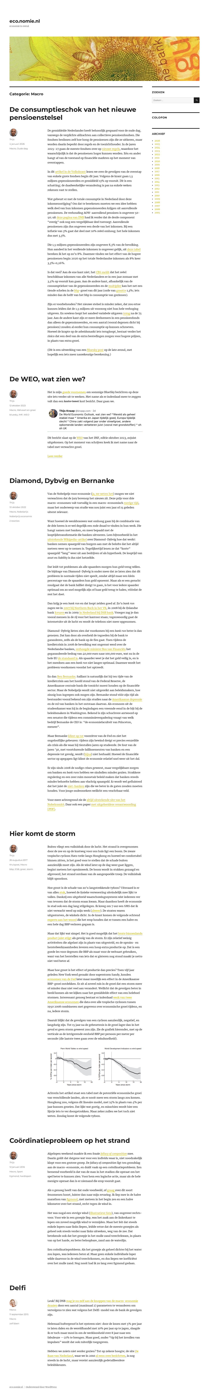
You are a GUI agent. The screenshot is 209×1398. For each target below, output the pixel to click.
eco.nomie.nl (24, 21)
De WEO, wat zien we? (47, 379)
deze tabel (133, 249)
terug (126, 313)
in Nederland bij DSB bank (96, 612)
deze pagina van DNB (70, 217)
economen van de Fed (62, 979)
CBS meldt (102, 272)
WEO (80, 437)
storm (30, 869)
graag (111, 1190)
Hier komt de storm (42, 834)
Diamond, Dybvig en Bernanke (61, 481)
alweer (96, 910)
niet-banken (76, 786)
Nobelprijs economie (20, 516)
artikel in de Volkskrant (70, 171)
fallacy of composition (114, 1153)
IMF (21, 414)
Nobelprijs (22, 511)
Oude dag (22, 148)
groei (23, 869)
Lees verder (55, 456)
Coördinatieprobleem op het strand (69, 1140)
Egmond (72, 1199)
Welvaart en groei (26, 410)
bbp (76, 290)
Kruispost (14, 864)
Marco (12, 1309)
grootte (121, 290)
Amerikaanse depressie (127, 699)
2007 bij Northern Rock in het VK (85, 608)
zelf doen (14, 1323)
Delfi (17, 1288)
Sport (20, 1171)
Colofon (159, 117)
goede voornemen (74, 392)
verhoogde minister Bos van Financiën (101, 649)
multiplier (114, 285)
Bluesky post (95, 349)
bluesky (13, 414)
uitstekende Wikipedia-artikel (67, 539)
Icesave (60, 612)
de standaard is (68, 658)
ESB (17, 869)
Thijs (11, 139)
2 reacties (14, 521)
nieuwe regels (111, 148)
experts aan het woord (62, 919)
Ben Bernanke (66, 676)
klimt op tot (76, 736)
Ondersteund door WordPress (41, 1387)
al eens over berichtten (110, 1355)
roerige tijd (131, 503)
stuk (62, 892)
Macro (12, 148)
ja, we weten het (102, 493)
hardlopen (25, 1176)
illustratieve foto (101, 1213)
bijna (88, 754)
